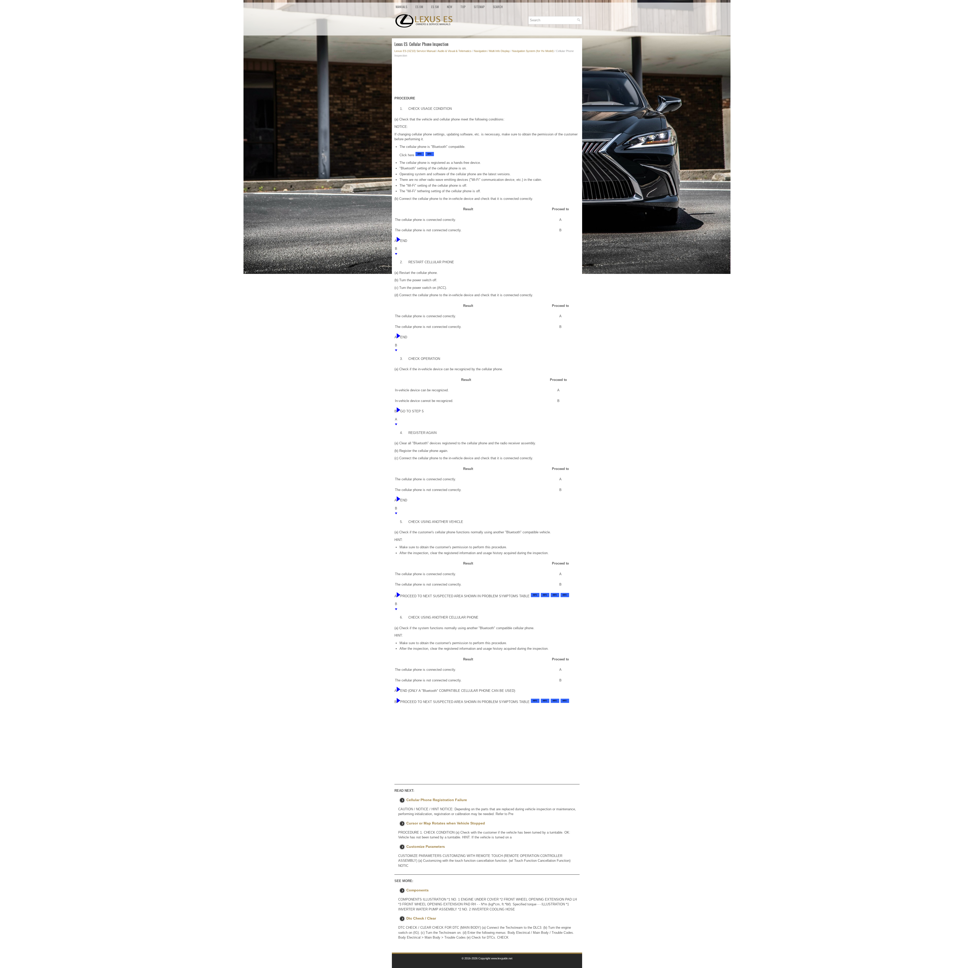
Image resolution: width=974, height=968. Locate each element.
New (449, 7)
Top (463, 7)
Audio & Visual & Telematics (455, 50)
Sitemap (479, 7)
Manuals (401, 7)
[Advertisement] (487, 78)
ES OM (419, 7)
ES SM (435, 7)
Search (498, 7)
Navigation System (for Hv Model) (533, 50)
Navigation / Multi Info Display (492, 50)
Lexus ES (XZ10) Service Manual (415, 50)
